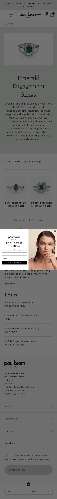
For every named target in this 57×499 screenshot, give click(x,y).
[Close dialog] (55, 231)
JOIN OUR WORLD (14, 263)
